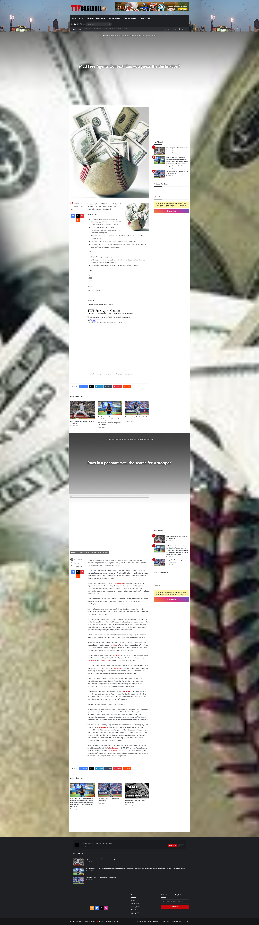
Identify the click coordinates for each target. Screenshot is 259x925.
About (81, 18)
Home (74, 18)
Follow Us (172, 846)
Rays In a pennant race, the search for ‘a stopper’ (99, 29)
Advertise (90, 18)
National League (114, 18)
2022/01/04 (84, 846)
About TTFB (135, 903)
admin (76, 203)
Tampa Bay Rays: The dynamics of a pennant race (101, 877)
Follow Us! (172, 211)
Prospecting (100, 18)
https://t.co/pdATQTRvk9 (104, 844)
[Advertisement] (171, 121)
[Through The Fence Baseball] (89, 8)
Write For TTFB (145, 18)
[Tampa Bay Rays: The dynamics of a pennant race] (137, 408)
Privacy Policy (135, 907)
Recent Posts (113, 35)
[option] (129, 845)
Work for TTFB (135, 913)
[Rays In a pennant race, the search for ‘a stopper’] (82, 410)
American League (130, 18)
